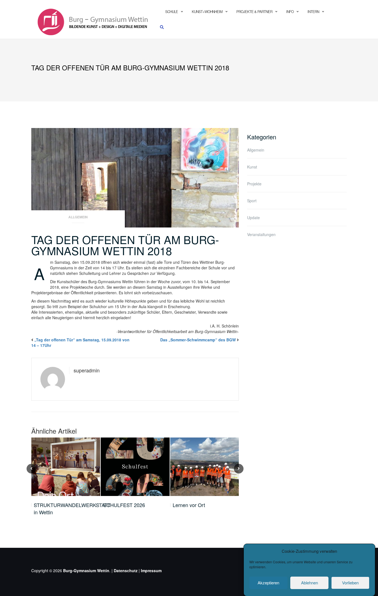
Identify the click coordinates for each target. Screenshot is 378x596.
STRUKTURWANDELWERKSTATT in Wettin (72, 509)
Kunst (252, 167)
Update (253, 217)
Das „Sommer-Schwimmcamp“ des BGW (198, 339)
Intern (313, 11)
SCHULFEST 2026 (124, 505)
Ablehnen (309, 582)
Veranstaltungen (261, 234)
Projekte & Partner (254, 11)
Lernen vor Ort (189, 505)
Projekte (254, 183)
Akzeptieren (268, 582)
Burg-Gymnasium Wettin (86, 570)
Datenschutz (126, 570)
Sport (252, 200)
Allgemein (78, 217)
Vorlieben (350, 582)
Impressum (151, 570)
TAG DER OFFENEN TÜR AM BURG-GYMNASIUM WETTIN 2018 (125, 244)
